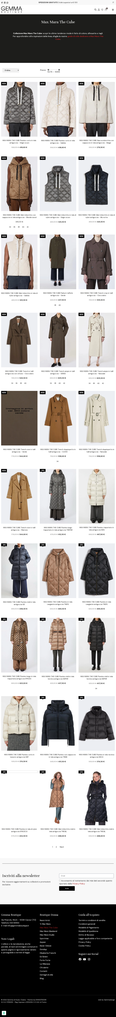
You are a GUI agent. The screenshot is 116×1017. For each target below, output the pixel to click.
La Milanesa (45, 964)
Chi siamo (44, 967)
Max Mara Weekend (48, 931)
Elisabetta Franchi (48, 953)
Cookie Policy (85, 945)
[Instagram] (89, 959)
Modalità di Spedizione (88, 931)
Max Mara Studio (47, 935)
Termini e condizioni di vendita (92, 920)
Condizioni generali (87, 924)
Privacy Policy (78, 883)
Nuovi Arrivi (45, 920)
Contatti (43, 971)
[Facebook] (80, 959)
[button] (113, 10)
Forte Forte (45, 960)
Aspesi (43, 942)
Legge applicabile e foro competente (95, 938)
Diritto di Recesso (86, 935)
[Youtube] (84, 959)
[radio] (10, 227)
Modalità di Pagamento (89, 927)
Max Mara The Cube (49, 927)
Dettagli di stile (46, 975)
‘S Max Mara (45, 924)
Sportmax (44, 938)
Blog (42, 978)
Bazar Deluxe (45, 945)
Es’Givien (44, 956)
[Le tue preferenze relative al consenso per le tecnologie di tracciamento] (4, 1013)
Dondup (43, 949)
